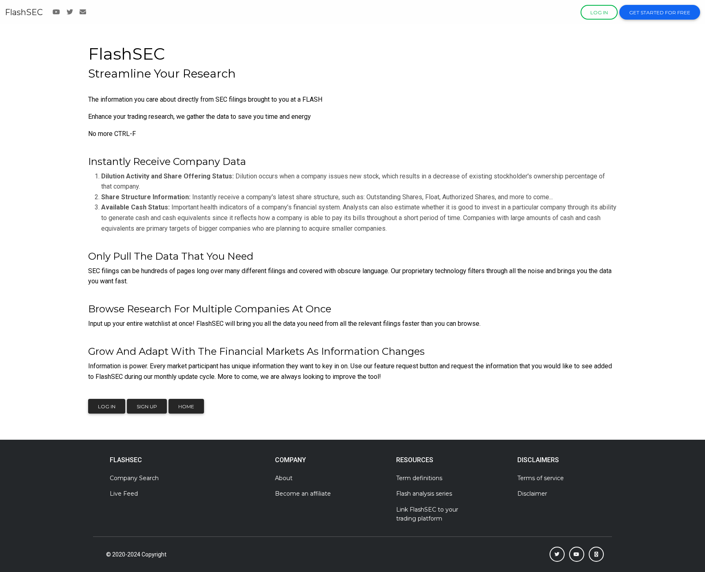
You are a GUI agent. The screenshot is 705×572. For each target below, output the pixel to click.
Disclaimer (532, 493)
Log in (599, 12)
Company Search (134, 478)
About (284, 478)
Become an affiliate (303, 493)
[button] (557, 554)
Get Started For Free (659, 12)
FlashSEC (24, 12)
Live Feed (124, 493)
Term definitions (419, 478)
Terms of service (540, 478)
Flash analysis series (424, 493)
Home (186, 406)
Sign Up (147, 406)
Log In (106, 406)
